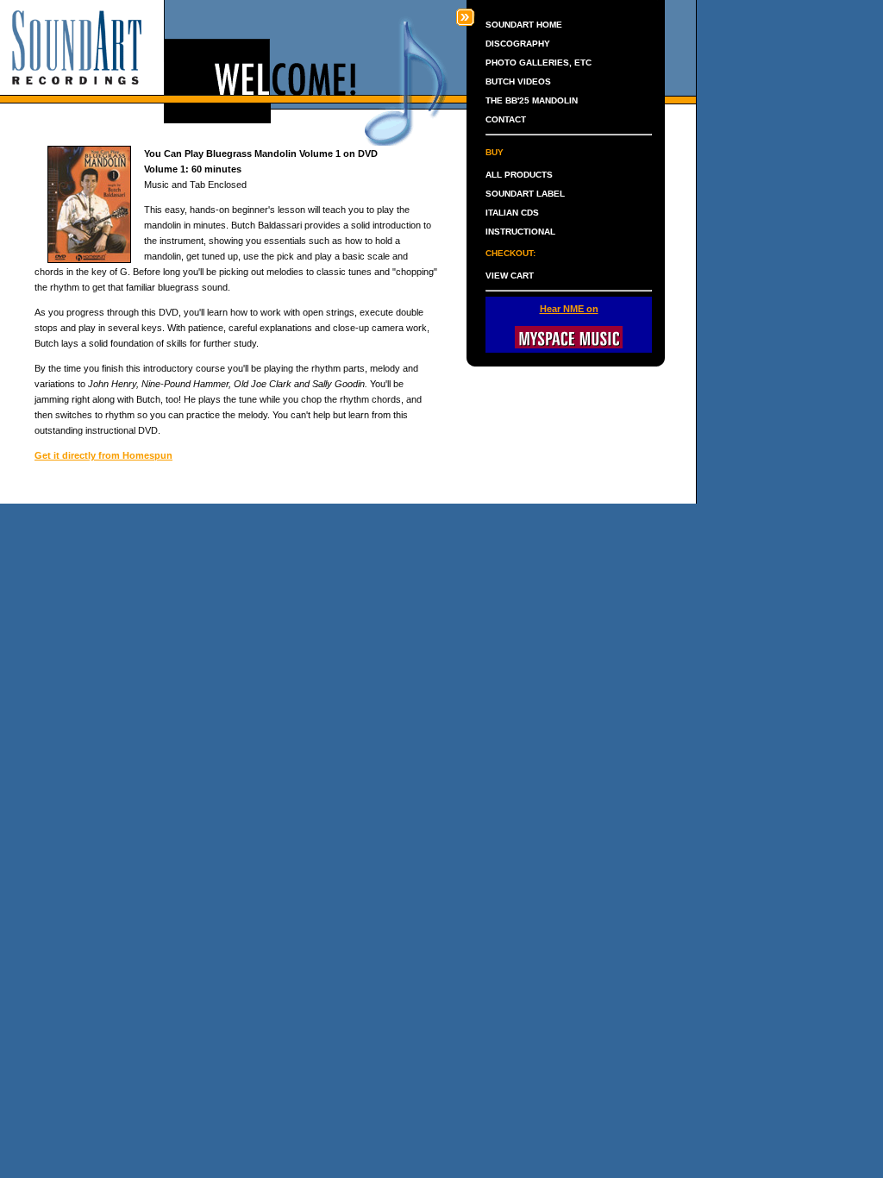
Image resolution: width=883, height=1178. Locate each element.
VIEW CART (509, 275)
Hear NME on (569, 309)
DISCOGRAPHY (517, 43)
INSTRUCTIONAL (520, 231)
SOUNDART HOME (523, 24)
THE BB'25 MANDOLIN (531, 100)
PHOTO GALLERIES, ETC (538, 62)
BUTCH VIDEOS (518, 81)
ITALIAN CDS (512, 212)
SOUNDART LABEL (525, 193)
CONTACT (505, 119)
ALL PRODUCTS (519, 174)
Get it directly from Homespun (103, 455)
